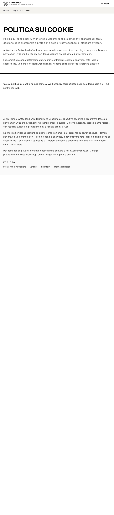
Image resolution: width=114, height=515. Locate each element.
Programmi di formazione (14, 167)
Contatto (33, 167)
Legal (15, 10)
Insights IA (45, 167)
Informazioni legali (62, 167)
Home (6, 10)
